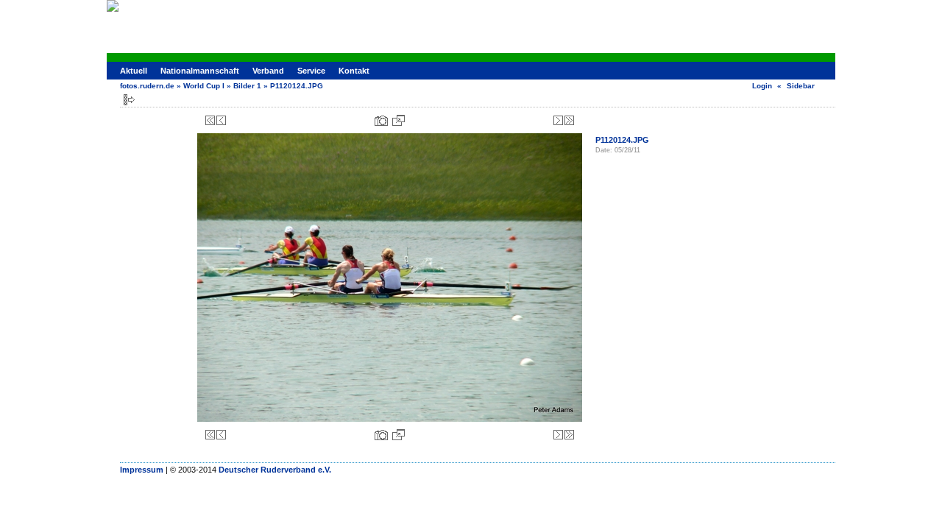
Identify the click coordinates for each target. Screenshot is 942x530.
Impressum (141, 469)
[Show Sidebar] (129, 99)
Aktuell (133, 70)
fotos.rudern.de (147, 86)
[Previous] (221, 120)
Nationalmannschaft (199, 70)
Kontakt (354, 70)
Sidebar (801, 86)
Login (762, 86)
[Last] (569, 120)
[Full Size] (398, 120)
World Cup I (203, 86)
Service (311, 70)
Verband (268, 70)
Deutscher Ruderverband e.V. (275, 469)
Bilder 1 (247, 86)
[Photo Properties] (381, 120)
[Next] (558, 120)
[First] (210, 120)
